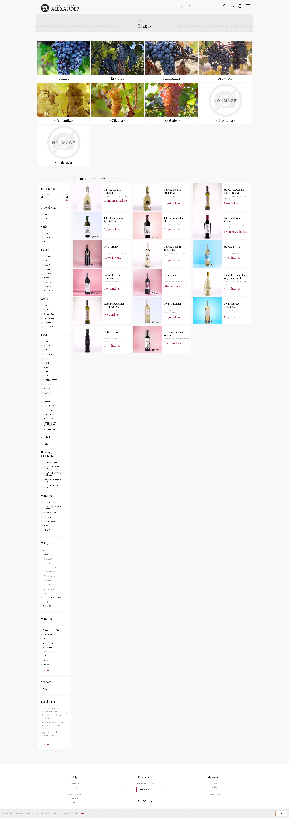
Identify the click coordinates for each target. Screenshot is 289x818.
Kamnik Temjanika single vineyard (234, 276)
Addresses (214, 791)
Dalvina (48, 517)
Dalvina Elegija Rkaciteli (112, 191)
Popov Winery (48, 652)
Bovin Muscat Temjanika (231, 305)
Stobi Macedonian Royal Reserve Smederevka (234, 191)
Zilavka (117, 120)
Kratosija (117, 78)
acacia (44, 708)
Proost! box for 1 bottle (52, 468)
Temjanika (64, 120)
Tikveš (47, 530)
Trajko (45, 689)
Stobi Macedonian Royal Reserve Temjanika (114, 305)
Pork (46, 363)
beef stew (49, 410)
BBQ (46, 397)
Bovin (47, 502)
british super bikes (49, 712)
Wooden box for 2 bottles (53, 487)
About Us (74, 798)
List (86, 179)
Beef (46, 372)
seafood (48, 419)
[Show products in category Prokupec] (225, 58)
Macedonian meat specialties (53, 424)
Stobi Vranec (171, 275)
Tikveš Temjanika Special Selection (113, 219)
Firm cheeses (50, 380)
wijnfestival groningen (49, 733)
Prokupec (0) (49, 572)
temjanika (56, 725)
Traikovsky (47, 664)
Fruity (47, 265)
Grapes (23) (47, 555)
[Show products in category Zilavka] (117, 100)
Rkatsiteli (171, 120)
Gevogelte (49, 346)
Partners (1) (47, 550)
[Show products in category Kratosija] (117, 58)
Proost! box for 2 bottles (52, 474)
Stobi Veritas (111, 332)
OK (281, 813)
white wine (46, 729)
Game (46, 367)
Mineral (48, 274)
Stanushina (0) (50, 568)
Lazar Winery (51, 521)
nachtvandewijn (57, 722)
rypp (44, 725)
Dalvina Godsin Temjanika (172, 248)
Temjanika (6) (49, 576)
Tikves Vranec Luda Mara (175, 219)
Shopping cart (240, 6)
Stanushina (171, 78)
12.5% (46, 444)
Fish (46, 350)
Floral (47, 269)
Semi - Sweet (50, 242)
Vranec (63, 78)
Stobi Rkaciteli (232, 246)
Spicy (46, 278)
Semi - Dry (49, 237)
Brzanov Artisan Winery (52, 508)
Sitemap (74, 787)
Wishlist (214, 798)
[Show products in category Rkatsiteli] (171, 100)
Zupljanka (225, 120)
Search (74, 802)
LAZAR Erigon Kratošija (112, 276)
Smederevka (64, 162)
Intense (48, 286)
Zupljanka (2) (49, 589)
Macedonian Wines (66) (52, 598)
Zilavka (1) (48, 580)
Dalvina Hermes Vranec (233, 219)
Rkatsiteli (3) (49, 585)
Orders (214, 787)
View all (45, 670)
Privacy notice (74, 791)
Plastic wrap (50, 462)
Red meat (48, 354)
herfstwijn (46, 722)
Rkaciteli (48, 310)
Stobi (46, 526)
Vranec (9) (48, 559)
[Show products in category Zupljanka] (225, 100)
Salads (47, 384)
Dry (46, 233)
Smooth (48, 256)
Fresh (47, 261)
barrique (55, 708)
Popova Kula (48, 647)
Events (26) (47, 606)
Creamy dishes (51, 389)
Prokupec (225, 78)
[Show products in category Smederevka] (63, 142)
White (47, 214)
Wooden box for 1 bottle (53, 480)
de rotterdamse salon (50, 719)
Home (140, 21)
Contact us (75, 783)
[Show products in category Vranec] (63, 58)
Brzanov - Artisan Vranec (174, 333)
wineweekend (47, 739)
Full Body (49, 282)
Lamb (46, 359)
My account (214, 783)
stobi (49, 725)
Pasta (47, 393)
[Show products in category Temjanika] (63, 100)
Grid (81, 179)
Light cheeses (51, 376)
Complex (48, 291)
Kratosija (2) (48, 563)
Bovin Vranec (111, 246)
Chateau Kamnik (52, 513)
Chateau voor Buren (52, 715)
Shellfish (49, 414)
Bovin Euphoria (172, 303)
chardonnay (62, 712)
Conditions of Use (74, 795)
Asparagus (49, 429)
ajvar (49, 708)
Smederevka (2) (50, 593)
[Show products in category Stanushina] (171, 58)
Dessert (48, 402)
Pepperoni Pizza (52, 406)
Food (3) (46, 602)
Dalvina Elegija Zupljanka (172, 191)
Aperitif (48, 342)
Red (46, 219)
